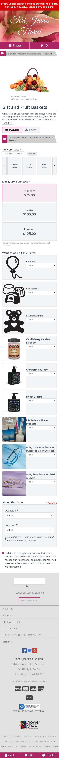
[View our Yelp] (34, 651)
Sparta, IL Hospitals (45, 736)
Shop (17, 45)
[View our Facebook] (24, 651)
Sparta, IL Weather (13, 741)
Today (32, 153)
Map (30, 755)
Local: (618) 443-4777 (29, 674)
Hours (50, 755)
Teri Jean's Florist (29, 26)
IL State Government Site (41, 741)
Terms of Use (51, 746)
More (6, 122)
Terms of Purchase (30, 746)
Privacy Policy (9, 746)
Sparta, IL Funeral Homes (16, 736)
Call (11, 755)
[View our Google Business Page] (29, 651)
